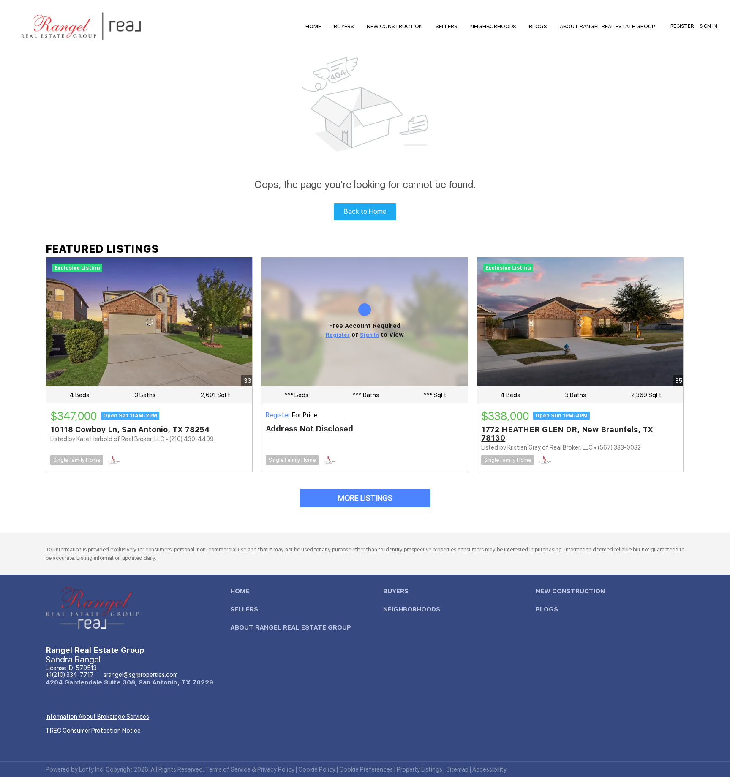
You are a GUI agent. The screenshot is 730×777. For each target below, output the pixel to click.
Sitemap (457, 769)
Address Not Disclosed (309, 428)
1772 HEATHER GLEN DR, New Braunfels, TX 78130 (567, 433)
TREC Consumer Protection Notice (93, 730)
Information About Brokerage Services (97, 716)
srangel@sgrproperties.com (141, 674)
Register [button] (682, 26)
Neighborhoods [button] (493, 26)
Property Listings (419, 769)
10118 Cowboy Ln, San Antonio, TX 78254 (130, 429)
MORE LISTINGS (365, 497)
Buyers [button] (344, 26)
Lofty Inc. (91, 769)
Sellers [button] (447, 26)
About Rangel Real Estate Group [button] (607, 26)
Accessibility (489, 769)
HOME (313, 26)
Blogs (538, 26)
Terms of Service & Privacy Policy (249, 769)
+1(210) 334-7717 (70, 674)
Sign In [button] (708, 26)
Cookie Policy (316, 769)
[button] (241, 593)
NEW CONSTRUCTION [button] (395, 26)
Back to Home (365, 211)
